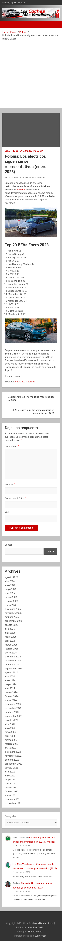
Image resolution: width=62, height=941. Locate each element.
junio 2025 (10, 632)
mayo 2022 (10, 779)
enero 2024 (11, 700)
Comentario (12, 446)
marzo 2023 (11, 740)
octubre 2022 (12, 759)
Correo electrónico (15, 498)
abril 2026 (10, 593)
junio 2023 (10, 728)
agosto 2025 (11, 624)
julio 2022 (10, 771)
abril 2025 (10, 640)
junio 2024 (10, 680)
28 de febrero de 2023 (16, 177)
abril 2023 (10, 736)
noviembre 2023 (13, 708)
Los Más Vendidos (37, 177)
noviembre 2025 (13, 613)
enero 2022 (11, 795)
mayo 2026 (10, 589)
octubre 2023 (12, 712)
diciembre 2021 (13, 799)
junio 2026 (10, 585)
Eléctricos (11, 151)
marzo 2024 (11, 692)
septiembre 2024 (13, 668)
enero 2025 (11, 652)
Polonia (38, 151)
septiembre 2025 (13, 621)
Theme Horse (35, 931)
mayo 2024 (10, 684)
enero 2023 (21, 381)
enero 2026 (11, 605)
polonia (31, 381)
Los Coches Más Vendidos (38, 923)
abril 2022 (10, 783)
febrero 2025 (11, 648)
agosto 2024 (11, 672)
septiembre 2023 (13, 716)
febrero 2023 (11, 743)
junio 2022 (10, 775)
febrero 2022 (11, 791)
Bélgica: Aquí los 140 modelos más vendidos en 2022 (31, 398)
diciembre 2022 (13, 751)
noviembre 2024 (13, 660)
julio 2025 (10, 628)
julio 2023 (10, 724)
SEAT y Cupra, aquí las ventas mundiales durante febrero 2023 (33, 412)
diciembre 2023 (13, 704)
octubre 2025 (12, 617)
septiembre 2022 (13, 763)
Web (7, 512)
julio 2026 (10, 581)
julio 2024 (10, 676)
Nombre (10, 484)
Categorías (10, 816)
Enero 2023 (26, 151)
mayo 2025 (10, 636)
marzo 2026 (11, 597)
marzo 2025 (11, 644)
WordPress (41, 935)
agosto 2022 (11, 767)
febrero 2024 (11, 696)
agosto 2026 (11, 577)
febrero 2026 (11, 601)
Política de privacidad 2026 (29, 927)
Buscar (8, 544)
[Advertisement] (31, 73)
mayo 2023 (10, 732)
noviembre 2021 (13, 803)
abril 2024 (10, 688)
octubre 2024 (12, 664)
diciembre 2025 (13, 609)
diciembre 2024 (13, 656)
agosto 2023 (11, 720)
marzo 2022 (11, 787)
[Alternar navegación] (6, 24)
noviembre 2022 (13, 755)
